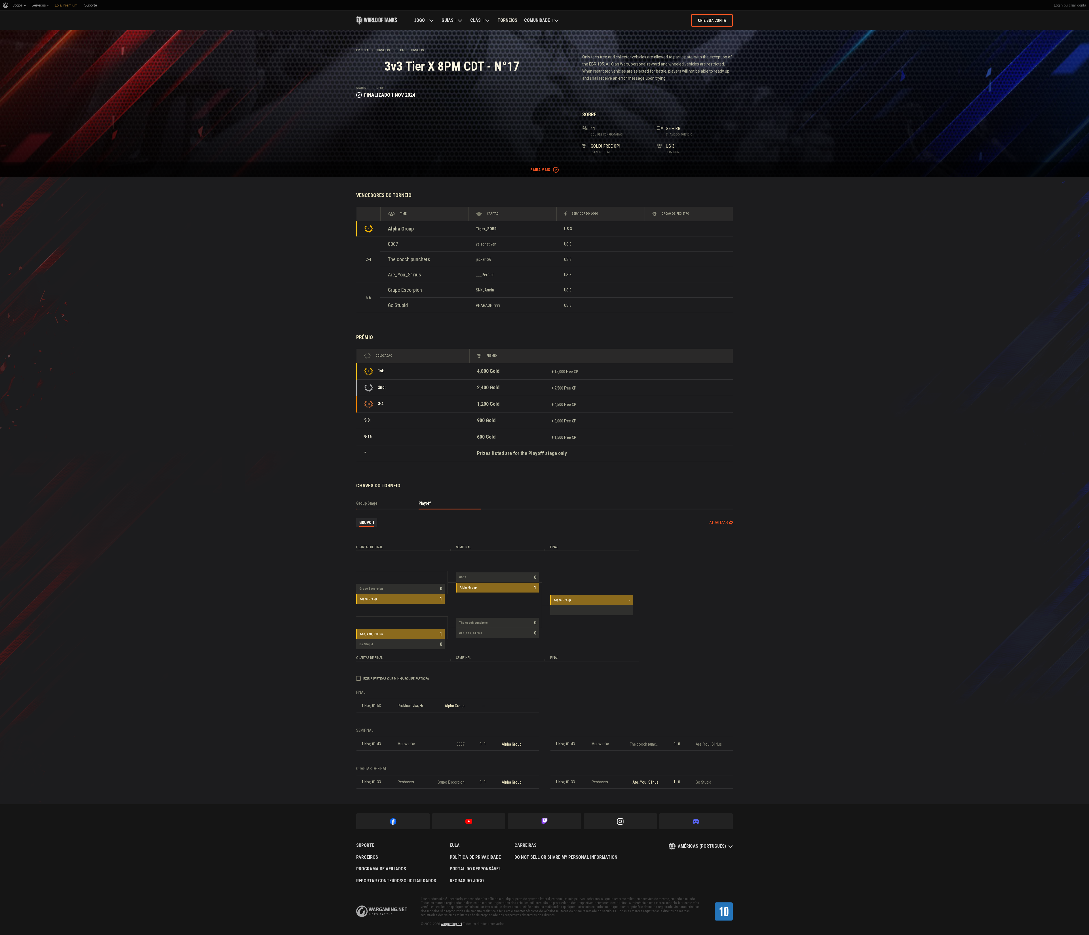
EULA (455, 845)
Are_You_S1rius (404, 275)
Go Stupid (398, 305)
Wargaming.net (451, 924)
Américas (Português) (702, 846)
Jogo (419, 20)
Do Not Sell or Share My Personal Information (565, 857)
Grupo (366, 522)
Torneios (507, 20)
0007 (393, 244)
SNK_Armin (485, 290)
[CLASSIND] (724, 911)
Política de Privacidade (475, 857)
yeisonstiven (486, 244)
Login (1058, 5)
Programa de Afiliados (381, 868)
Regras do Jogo (467, 880)
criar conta (1077, 5)
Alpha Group (401, 229)
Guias (447, 20)
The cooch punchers (409, 259)
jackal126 (483, 259)
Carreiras (525, 845)
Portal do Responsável (475, 868)
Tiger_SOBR (486, 229)
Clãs (475, 20)
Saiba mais (540, 170)
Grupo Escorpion (405, 290)
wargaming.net (381, 911)
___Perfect (485, 274)
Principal (363, 50)
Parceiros (367, 857)
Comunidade (537, 20)
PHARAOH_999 (488, 305)
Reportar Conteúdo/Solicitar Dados (396, 880)
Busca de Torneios (409, 50)
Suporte (365, 845)
